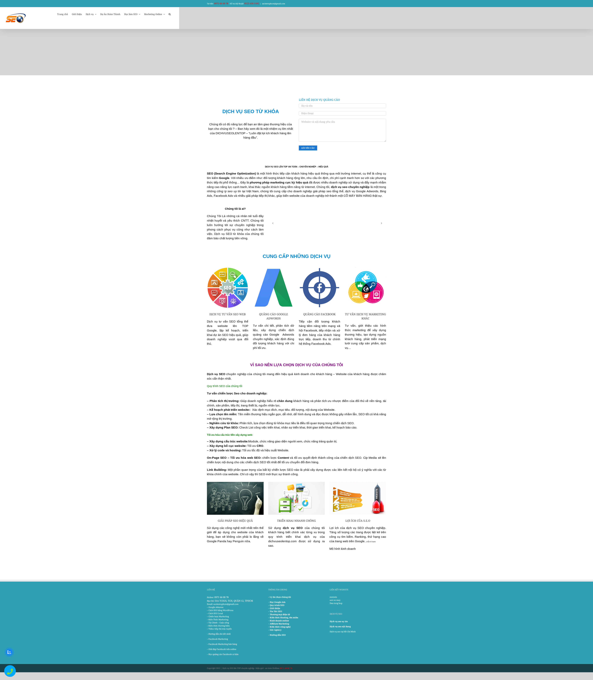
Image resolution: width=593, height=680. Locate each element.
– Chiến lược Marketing (218, 616)
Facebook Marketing (218, 639)
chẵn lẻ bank (371, 542)
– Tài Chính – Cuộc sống (218, 622)
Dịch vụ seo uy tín (339, 621)
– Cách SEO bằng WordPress (220, 610)
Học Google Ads (277, 602)
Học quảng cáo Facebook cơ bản (223, 654)
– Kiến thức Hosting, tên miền (283, 617)
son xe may (335, 600)
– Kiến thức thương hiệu (218, 625)
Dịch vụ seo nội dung (340, 626)
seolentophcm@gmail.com (273, 3)
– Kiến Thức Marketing (217, 619)
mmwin (333, 597)
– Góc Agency (275, 629)
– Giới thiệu (274, 608)
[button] (170, 14)
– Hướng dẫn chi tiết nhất (219, 633)
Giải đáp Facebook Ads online (222, 649)
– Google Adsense (215, 607)
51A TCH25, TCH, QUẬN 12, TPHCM (234, 600)
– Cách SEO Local (215, 613)
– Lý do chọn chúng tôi (279, 597)
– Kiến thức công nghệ (279, 626)
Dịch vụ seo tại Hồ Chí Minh (343, 631)
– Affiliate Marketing (278, 623)
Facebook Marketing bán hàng (222, 644)
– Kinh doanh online (278, 620)
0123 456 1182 (251, 3)
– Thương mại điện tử (279, 614)
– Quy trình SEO (276, 605)
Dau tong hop (336, 603)
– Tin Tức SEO (275, 611)
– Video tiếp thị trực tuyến (219, 628)
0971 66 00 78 (221, 3)
